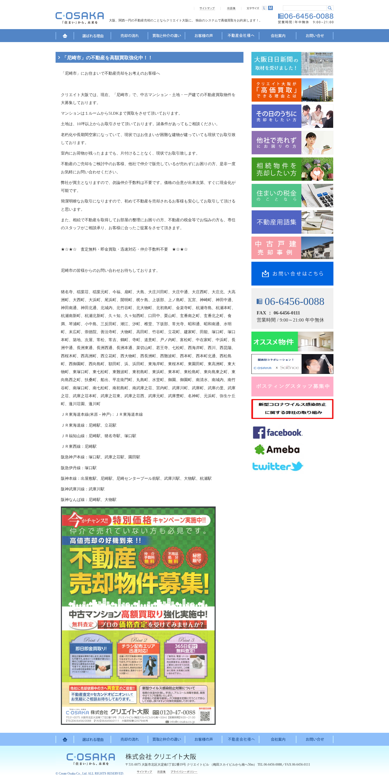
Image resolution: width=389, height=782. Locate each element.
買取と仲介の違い (166, 36)
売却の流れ (129, 36)
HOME (65, 36)
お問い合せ (314, 36)
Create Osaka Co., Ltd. (73, 773)
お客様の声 (203, 36)
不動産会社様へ (240, 36)
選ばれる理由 (92, 36)
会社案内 (277, 36)
